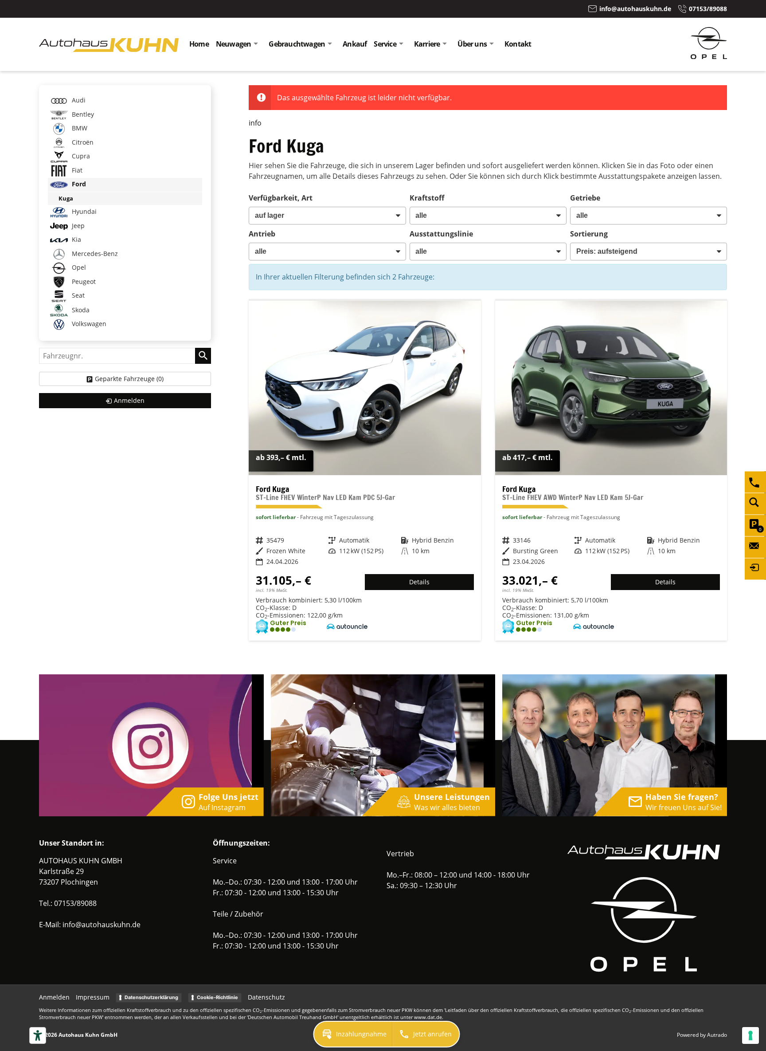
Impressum (92, 997)
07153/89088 (75, 903)
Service (385, 44)
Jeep (77, 225)
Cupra (80, 156)
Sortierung (589, 234)
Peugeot (83, 281)
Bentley (82, 114)
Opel (78, 268)
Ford (78, 184)
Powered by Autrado (702, 1035)
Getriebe (585, 198)
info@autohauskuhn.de (102, 924)
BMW (78, 128)
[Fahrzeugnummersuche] (755, 503)
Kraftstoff (427, 198)
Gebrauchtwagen (297, 44)
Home (199, 44)
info (255, 123)
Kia (75, 240)
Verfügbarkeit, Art (281, 198)
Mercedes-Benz (94, 253)
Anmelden (54, 997)
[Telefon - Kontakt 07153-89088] (755, 481)
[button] (353, 1034)
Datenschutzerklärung (151, 997)
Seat (77, 295)
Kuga (66, 198)
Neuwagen (233, 44)
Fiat (76, 170)
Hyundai (83, 212)
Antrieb (262, 234)
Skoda (80, 310)
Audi (78, 100)
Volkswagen (88, 324)
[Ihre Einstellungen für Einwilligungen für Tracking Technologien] (750, 1035)
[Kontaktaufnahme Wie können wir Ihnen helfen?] (755, 547)
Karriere (427, 44)
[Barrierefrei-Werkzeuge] (37, 1035)
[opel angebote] (709, 56)
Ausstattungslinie (441, 234)
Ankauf (355, 44)
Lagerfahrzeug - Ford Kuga (365, 470)
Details (419, 582)
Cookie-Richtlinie (217, 997)
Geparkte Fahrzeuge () (129, 378)
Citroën (82, 142)
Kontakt (517, 44)
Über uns (472, 44)
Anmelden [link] (129, 400)
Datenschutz (266, 997)
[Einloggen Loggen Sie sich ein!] (755, 568)
